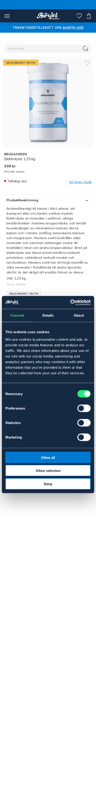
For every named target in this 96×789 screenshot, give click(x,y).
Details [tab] (48, 315)
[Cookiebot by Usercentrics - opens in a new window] (70, 302)
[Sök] (86, 48)
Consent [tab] (17, 315)
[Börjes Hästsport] (48, 15)
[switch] (84, 408)
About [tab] (79, 315)
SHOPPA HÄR (72, 27)
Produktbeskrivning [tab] (22, 200)
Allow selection (48, 471)
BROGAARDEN (15, 154)
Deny (48, 484)
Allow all (48, 457)
